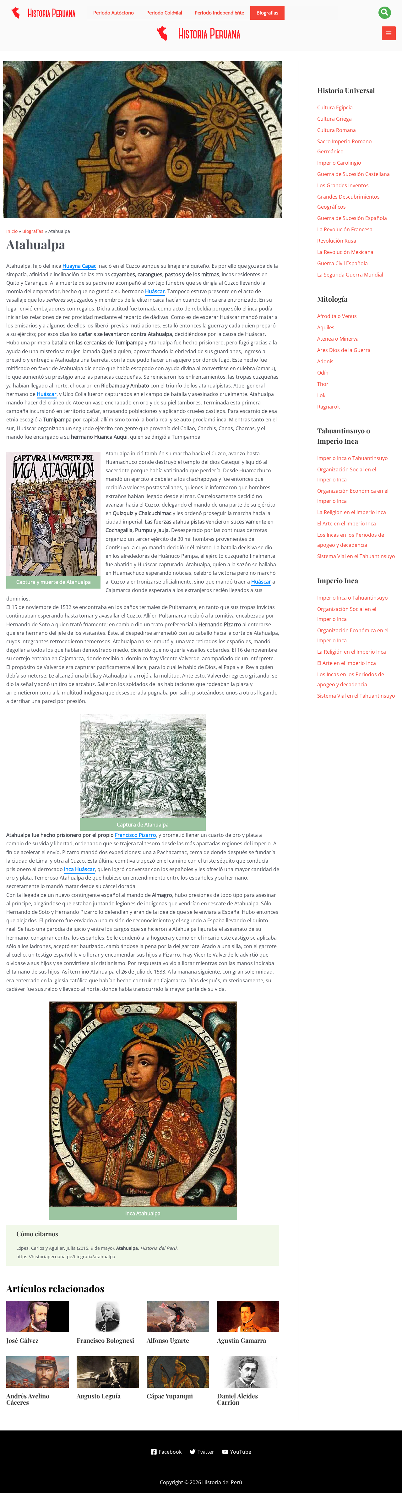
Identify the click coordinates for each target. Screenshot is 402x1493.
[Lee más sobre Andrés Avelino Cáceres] (37, 1371)
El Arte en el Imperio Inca (346, 523)
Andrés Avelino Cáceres (27, 1398)
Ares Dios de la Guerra (344, 350)
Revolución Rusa (336, 240)
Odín (323, 372)
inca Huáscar (79, 869)
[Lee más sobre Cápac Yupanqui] (178, 1371)
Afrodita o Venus (337, 316)
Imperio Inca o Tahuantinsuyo (352, 458)
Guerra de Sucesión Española (352, 218)
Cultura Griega (334, 118)
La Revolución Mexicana (345, 252)
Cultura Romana (336, 130)
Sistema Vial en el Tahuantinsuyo (356, 556)
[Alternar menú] (173, 12)
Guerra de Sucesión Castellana (353, 174)
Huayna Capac (79, 265)
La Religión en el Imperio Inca (351, 512)
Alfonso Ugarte (168, 1340)
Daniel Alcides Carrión (237, 1398)
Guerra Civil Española (342, 263)
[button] (164, 13)
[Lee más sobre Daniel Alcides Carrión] (248, 1371)
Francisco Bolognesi (105, 1340)
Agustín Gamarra (241, 1340)
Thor (323, 384)
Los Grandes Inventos (343, 185)
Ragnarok (328, 406)
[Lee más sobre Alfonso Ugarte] (178, 1316)
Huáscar (155, 291)
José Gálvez (22, 1340)
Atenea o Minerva (338, 338)
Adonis (325, 361)
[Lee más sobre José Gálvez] (37, 1316)
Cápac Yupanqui (170, 1395)
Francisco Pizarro (135, 835)
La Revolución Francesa (344, 229)
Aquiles (325, 327)
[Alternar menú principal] (389, 33)
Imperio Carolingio (339, 162)
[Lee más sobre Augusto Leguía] (108, 1371)
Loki (322, 395)
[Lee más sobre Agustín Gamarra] (248, 1316)
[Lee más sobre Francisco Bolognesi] (108, 1316)
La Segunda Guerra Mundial (350, 274)
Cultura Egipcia (335, 107)
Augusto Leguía (99, 1395)
